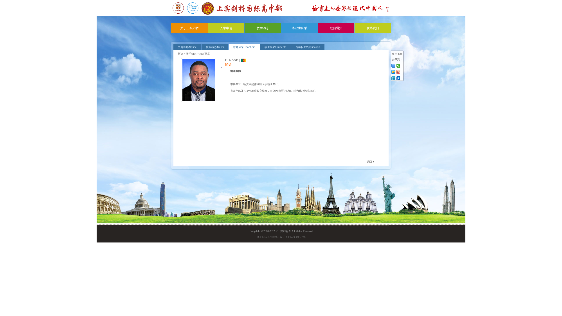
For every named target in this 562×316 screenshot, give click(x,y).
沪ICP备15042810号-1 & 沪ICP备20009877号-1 (281, 237)
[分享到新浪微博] (398, 72)
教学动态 (263, 28)
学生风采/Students (275, 47)
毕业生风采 (299, 28)
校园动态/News (215, 47)
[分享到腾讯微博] (393, 78)
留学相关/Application (307, 47)
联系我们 (373, 28)
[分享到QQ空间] (393, 72)
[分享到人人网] (398, 78)
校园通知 (336, 28)
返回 (369, 161)
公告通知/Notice (187, 47)
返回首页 (397, 54)
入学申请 (226, 28)
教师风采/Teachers (244, 47)
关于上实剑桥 (189, 28)
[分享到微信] (398, 66)
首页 (180, 53)
